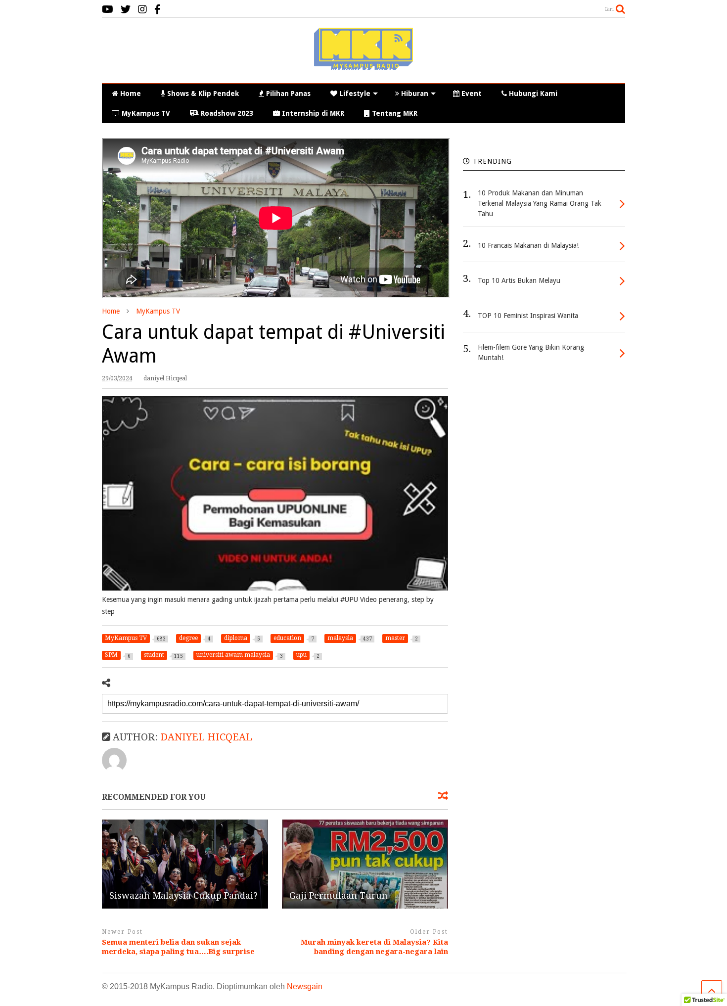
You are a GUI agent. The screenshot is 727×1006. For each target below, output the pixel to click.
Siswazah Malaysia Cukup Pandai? (183, 895)
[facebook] (157, 9)
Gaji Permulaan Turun (338, 895)
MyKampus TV (146, 113)
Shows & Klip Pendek (203, 93)
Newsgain (304, 986)
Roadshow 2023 (227, 113)
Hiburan (414, 93)
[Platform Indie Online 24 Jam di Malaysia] (363, 65)
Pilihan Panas (288, 93)
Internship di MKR (313, 113)
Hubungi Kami (533, 93)
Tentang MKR (394, 113)
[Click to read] (185, 864)
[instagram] (142, 9)
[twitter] (126, 9)
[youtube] (107, 9)
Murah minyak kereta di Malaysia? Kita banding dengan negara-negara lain (374, 947)
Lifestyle (354, 93)
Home (130, 93)
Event (471, 93)
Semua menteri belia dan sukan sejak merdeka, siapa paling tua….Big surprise (178, 947)
